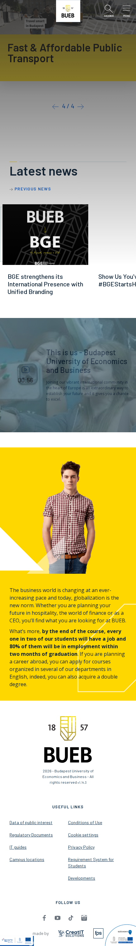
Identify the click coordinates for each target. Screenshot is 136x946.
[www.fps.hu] (98, 933)
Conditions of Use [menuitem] (85, 822)
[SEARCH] (108, 8)
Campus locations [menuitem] (26, 859)
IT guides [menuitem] (18, 847)
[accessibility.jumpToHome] (68, 11)
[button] (55, 106)
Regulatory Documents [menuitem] (31, 834)
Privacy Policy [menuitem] (81, 847)
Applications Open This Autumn (61, 52)
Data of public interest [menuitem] (31, 822)
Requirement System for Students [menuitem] (91, 862)
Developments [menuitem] (81, 878)
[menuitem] (44, 917)
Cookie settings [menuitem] (83, 834)
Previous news (33, 188)
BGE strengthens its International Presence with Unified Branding (45, 283)
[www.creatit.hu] (71, 933)
